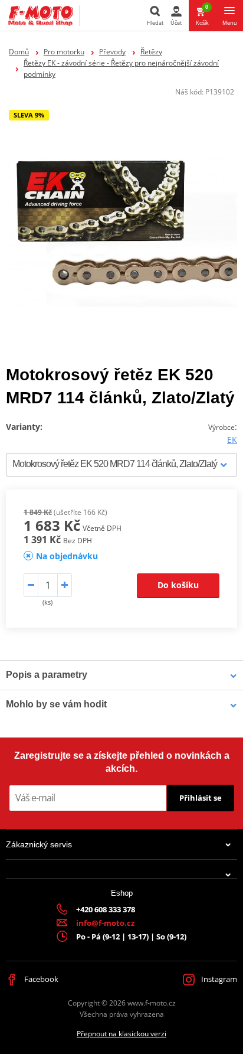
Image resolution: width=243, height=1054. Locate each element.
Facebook (40, 979)
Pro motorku (64, 52)
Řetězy (151, 52)
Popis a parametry (46, 675)
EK (232, 439)
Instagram (218, 979)
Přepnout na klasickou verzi (121, 1034)
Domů (19, 52)
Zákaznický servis (39, 844)
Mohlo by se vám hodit (56, 704)
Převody (112, 52)
